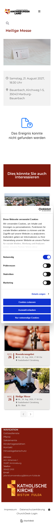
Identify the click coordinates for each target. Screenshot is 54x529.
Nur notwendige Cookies (27, 318)
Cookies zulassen (27, 302)
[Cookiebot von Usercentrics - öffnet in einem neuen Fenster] (39, 209)
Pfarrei (7, 437)
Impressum (10, 509)
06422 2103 (8, 469)
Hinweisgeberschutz (14, 451)
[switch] (47, 265)
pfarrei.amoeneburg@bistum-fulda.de (21, 475)
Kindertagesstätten (14, 444)
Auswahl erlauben (27, 310)
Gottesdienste (11, 433)
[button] (38, 11)
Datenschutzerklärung (32, 509)
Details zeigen (38, 294)
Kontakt (7, 447)
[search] (7, 23)
